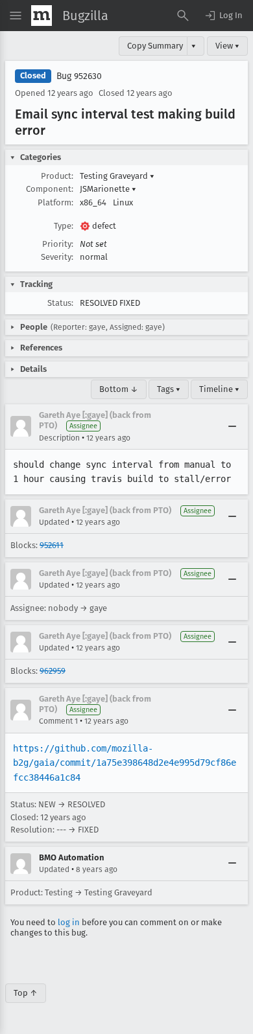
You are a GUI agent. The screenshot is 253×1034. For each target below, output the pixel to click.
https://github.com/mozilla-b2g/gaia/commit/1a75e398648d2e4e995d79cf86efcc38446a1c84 (124, 763)
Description (59, 437)
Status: (60, 303)
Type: (63, 226)
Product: (57, 176)
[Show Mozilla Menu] (41, 15)
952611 (52, 545)
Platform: (55, 202)
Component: (49, 189)
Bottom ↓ (118, 389)
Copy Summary (155, 46)
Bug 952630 (79, 76)
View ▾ (227, 46)
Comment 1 (58, 721)
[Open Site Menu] (15, 15)
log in (69, 922)
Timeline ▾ (219, 389)
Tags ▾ (168, 389)
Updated (54, 522)
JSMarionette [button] (108, 189)
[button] (223, 15)
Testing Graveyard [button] (117, 176)
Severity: (57, 257)
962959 (53, 671)
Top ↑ (26, 993)
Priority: (57, 244)
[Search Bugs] (183, 15)
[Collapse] (232, 426)
